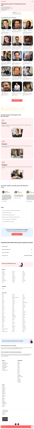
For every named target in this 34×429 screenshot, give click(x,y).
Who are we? (4, 362)
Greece (13, 306)
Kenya (23, 310)
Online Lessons (4, 367)
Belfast (3, 399)
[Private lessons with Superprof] (3, 1)
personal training (20, 376)
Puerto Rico (23, 322)
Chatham (3, 275)
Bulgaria (13, 298)
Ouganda (3, 319)
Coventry (3, 271)
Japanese (18, 379)
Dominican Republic (24, 302)
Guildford (13, 276)
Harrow (23, 276)
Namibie (23, 315)
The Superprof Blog (5, 410)
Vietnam (23, 331)
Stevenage (23, 280)
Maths (18, 362)
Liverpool (3, 390)
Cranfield (23, 275)
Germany (23, 305)
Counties (3, 368)
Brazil (2, 298)
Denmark (13, 302)
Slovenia (3, 326)
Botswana (23, 297)
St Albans (13, 280)
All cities (3, 406)
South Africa (13, 326)
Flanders (3, 305)
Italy (2, 310)
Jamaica (13, 310)
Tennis (18, 367)
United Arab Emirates (5, 331)
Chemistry (19, 380)
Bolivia (3, 297)
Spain (2, 327)
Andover (13, 272)
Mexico (3, 314)
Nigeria (3, 318)
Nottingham (4, 402)
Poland (3, 322)
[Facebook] (16, 424)
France (13, 305)
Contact (3, 414)
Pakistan (13, 319)
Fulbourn (3, 276)
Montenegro (24, 314)
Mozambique (14, 315)
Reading (13, 279)
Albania (3, 294)
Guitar (18, 368)
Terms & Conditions (5, 363)
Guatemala (23, 306)
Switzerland (24, 327)
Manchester (4, 395)
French (18, 371)
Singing (18, 363)
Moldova (13, 314)
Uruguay (13, 331)
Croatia (23, 301)
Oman (23, 318)
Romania (13, 323)
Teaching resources (5, 411)
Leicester (13, 271)
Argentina (13, 294)
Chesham (13, 275)
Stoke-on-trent (4, 403)
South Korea (24, 326)
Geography (19, 375)
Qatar (3, 323)
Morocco (3, 315)
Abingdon (3, 272)
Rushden (23, 279)
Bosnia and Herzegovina (15, 297)
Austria (23, 294)
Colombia (3, 301)
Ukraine (23, 330)
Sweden (13, 327)
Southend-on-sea (4, 280)
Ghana (3, 306)
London (23, 271)
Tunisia (3, 330)
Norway (13, 318)
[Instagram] (18, 424)
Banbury (23, 272)
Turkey (13, 330)
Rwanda (23, 323)
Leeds (3, 394)
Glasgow (3, 389)
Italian (18, 372)
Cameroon (23, 298)
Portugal (13, 322)
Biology (3, 288)
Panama (23, 319)
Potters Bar (3, 279)
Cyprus (3, 302)
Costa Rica (13, 301)
